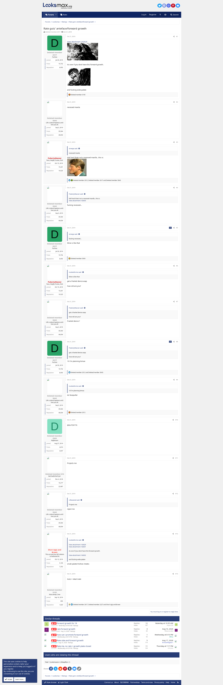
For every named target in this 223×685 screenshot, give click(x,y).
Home (173, 682)
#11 (176, 458)
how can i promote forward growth (72, 634)
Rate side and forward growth (70, 640)
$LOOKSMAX (124, 682)
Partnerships (134, 682)
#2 (177, 102)
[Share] (173, 36)
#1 (177, 36)
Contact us (108, 682)
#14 (176, 574)
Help (167, 682)
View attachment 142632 (77, 555)
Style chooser (51, 682)
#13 (176, 534)
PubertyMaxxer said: (76, 194)
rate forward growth (66, 629)
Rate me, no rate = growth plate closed (74, 646)
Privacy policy (159, 682)
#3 (177, 142)
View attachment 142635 (77, 201)
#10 (176, 420)
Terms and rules (147, 682)
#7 (177, 302)
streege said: (73, 148)
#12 (176, 494)
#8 (177, 342)
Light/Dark (64, 682)
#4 (177, 188)
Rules (65, 15)
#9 (177, 380)
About (116, 682)
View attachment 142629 (77, 41)
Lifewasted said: (74, 500)
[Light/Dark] (165, 15)
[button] (56, 15)
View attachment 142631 (77, 547)
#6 (177, 266)
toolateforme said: (75, 272)
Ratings (75, 626)
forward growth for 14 (67, 623)
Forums (51, 15)
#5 (177, 228)
